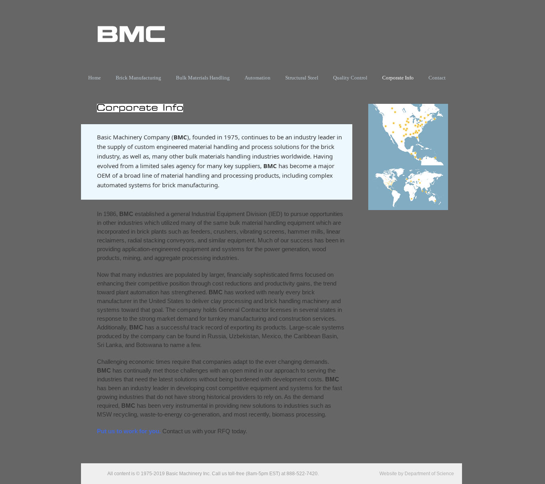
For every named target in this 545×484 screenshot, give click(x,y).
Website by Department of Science (416, 473)
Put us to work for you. (129, 431)
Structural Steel (301, 78)
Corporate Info (398, 78)
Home (94, 78)
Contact (437, 78)
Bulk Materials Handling (203, 78)
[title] (408, 163)
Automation (258, 78)
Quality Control (350, 78)
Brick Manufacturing (138, 78)
